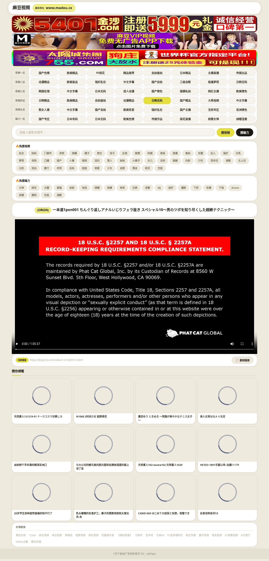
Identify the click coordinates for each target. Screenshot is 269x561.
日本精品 (185, 73)
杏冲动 (149, 535)
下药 (196, 188)
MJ (159, 188)
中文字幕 (128, 82)
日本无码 (100, 91)
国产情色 (157, 91)
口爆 (46, 160)
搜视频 (225, 132)
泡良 (84, 188)
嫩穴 (46, 168)
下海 (221, 188)
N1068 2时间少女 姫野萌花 (91, 416)
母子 (112, 153)
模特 (34, 195)
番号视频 (204, 535)
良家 (71, 188)
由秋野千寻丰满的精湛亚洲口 (30, 465)
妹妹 (122, 160)
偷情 (137, 153)
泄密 (61, 153)
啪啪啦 (69, 535)
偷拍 (187, 153)
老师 (59, 168)
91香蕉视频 (231, 535)
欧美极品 (72, 82)
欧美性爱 (128, 110)
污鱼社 (139, 535)
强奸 (225, 153)
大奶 (21, 168)
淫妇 (97, 160)
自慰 (122, 168)
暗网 (84, 160)
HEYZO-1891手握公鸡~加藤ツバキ (219, 465)
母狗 (34, 160)
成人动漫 (128, 91)
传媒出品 (241, 73)
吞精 (21, 195)
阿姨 (150, 153)
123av (32, 535)
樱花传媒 (36, 542)
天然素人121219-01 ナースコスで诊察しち (38, 416)
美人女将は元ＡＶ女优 (212, 416)
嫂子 (87, 153)
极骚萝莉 (213, 82)
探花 (34, 188)
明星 (97, 168)
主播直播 (213, 73)
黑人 (109, 160)
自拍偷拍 (157, 73)
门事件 (48, 153)
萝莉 (21, 160)
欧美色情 (128, 119)
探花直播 (185, 119)
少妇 (200, 160)
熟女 (99, 153)
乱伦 (21, 153)
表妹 (162, 153)
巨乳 (238, 153)
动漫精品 (44, 82)
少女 (109, 168)
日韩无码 (241, 82)
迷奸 (170, 188)
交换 (134, 188)
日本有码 (72, 119)
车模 (208, 188)
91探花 (100, 73)
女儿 (150, 160)
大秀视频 (213, 100)
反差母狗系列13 (209, 513)
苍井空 (214, 160)
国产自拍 (157, 82)
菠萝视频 (80, 535)
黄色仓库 (21, 535)
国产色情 (44, 73)
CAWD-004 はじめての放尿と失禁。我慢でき (164, 513)
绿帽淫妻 (241, 119)
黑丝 (134, 168)
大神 (21, 188)
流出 (34, 168)
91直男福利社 (175, 535)
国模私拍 (185, 91)
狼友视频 (217, 535)
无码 (162, 160)
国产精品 (185, 100)
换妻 (175, 153)
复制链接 (242, 360)
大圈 (46, 188)
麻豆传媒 (191, 535)
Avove (235, 188)
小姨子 (136, 160)
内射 (187, 160)
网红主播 (213, 91)
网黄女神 (213, 119)
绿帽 (97, 188)
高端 (59, 188)
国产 (59, 160)
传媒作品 (157, 119)
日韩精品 (44, 100)
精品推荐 (128, 73)
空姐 (160, 168)
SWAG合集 (22, 542)
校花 (147, 168)
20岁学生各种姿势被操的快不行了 (33, 513)
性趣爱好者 (108, 535)
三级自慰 (185, 82)
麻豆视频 (44, 535)
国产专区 (44, 119)
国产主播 (185, 110)
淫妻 (147, 188)
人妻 (71, 160)
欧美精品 (72, 73)
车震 (200, 153)
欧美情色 (241, 91)
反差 (124, 153)
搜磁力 (244, 132)
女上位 (242, 160)
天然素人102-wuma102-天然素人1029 (160, 465)
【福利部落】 (124, 535)
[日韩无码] (43, 210)
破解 (175, 160)
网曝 (74, 153)
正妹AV (160, 535)
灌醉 (183, 188)
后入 (213, 153)
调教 (228, 160)
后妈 (71, 168)
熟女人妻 (44, 110)
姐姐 (84, 168)
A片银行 (245, 535)
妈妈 (34, 153)
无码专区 (213, 110)
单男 (122, 188)
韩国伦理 (44, 91)
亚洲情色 (241, 110)
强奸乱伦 (100, 82)
